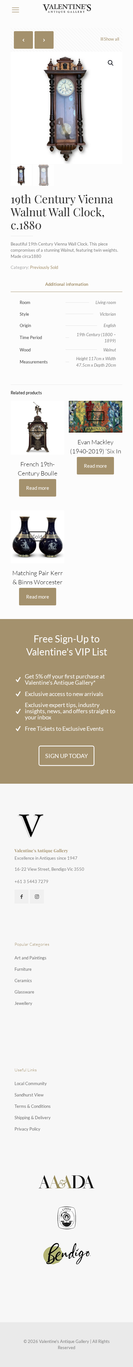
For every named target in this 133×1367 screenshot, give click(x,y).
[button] (111, 63)
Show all (111, 39)
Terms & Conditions (33, 1106)
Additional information (66, 284)
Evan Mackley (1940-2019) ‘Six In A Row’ (95, 451)
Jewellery (23, 1003)
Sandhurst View (29, 1094)
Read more (37, 488)
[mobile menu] (15, 9)
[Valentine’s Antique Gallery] (67, 8)
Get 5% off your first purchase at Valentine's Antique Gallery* (65, 679)
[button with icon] (21, 897)
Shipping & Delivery (33, 1117)
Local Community (31, 1083)
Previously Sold (44, 267)
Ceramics (23, 980)
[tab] (66, 284)
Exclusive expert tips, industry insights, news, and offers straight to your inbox (70, 711)
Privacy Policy (27, 1129)
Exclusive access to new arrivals (64, 693)
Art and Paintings (30, 957)
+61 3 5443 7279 (31, 881)
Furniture (23, 969)
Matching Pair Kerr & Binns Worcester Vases (37, 582)
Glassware (24, 991)
